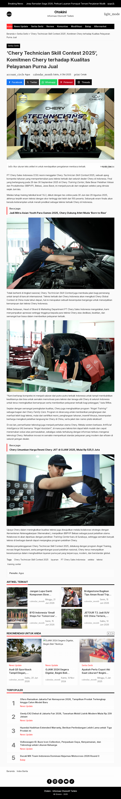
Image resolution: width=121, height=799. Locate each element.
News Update (21, 26)
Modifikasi (76, 26)
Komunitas (62, 26)
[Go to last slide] (108, 633)
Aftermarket (100, 26)
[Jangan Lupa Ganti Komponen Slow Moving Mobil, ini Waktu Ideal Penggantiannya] (17, 597)
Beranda (11, 771)
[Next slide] (112, 633)
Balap (88, 26)
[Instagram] (55, 781)
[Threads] (60, 781)
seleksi (91, 559)
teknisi (100, 559)
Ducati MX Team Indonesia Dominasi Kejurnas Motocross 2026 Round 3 (59, 756)
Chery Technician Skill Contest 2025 (31, 559)
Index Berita (22, 771)
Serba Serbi (37, 26)
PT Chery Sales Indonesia (73, 559)
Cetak (84, 74)
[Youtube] (66, 781)
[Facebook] (49, 781)
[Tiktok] (71, 781)
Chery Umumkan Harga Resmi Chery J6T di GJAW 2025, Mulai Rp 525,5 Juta (54, 449)
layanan (54, 559)
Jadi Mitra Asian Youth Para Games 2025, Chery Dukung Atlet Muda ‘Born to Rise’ (58, 212)
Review (50, 26)
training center (14, 564)
